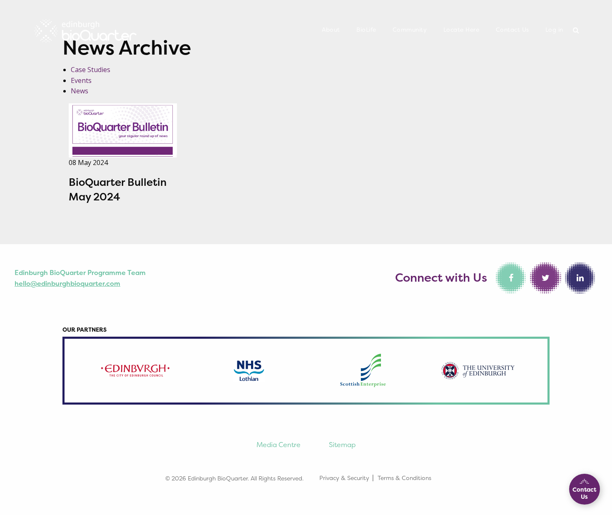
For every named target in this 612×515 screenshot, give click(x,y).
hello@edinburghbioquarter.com (67, 283)
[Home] (85, 28)
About (331, 29)
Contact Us (512, 29)
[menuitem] (331, 30)
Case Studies (90, 69)
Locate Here (461, 29)
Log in (554, 29)
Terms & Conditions (404, 478)
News (79, 90)
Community (410, 29)
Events (81, 80)
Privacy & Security (344, 478)
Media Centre (278, 444)
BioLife (366, 29)
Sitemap (342, 444)
